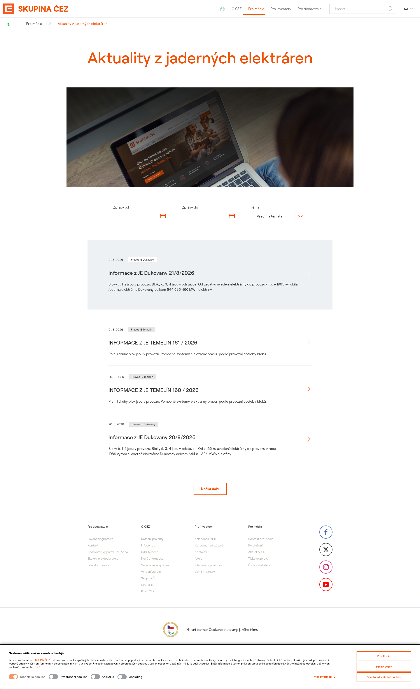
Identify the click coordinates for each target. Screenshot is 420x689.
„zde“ (36, 667)
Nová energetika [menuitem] (152, 558)
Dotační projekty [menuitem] (152, 539)
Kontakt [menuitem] (93, 545)
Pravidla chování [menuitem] (98, 565)
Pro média (34, 23)
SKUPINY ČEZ (42, 660)
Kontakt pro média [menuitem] (260, 539)
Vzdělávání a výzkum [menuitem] (155, 565)
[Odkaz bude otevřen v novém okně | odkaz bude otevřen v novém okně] (325, 532)
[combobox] (257, 216)
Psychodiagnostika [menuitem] (100, 539)
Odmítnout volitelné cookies (384, 677)
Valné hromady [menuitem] (205, 572)
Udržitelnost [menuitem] (149, 552)
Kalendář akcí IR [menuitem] (205, 539)
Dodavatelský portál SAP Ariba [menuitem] (108, 552)
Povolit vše (383, 656)
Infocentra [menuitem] (148, 545)
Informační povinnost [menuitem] (209, 565)
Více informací (323, 676)
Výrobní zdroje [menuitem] (151, 572)
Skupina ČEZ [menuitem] (149, 578)
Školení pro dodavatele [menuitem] (103, 558)
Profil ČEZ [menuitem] (147, 591)
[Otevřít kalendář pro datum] (163, 216)
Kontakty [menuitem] (201, 552)
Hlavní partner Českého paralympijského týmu (222, 629)
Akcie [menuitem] (198, 558)
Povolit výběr (384, 666)
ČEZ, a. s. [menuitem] (147, 585)
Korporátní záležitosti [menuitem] (209, 545)
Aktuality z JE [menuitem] (257, 552)
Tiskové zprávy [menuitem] (258, 558)
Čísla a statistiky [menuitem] (259, 565)
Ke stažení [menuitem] (255, 545)
